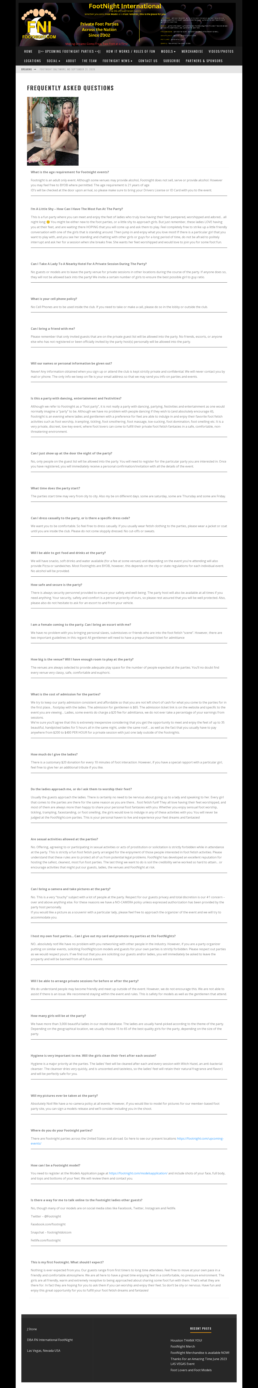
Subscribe (171, 61)
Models (167, 51)
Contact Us (148, 61)
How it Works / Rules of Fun (130, 51)
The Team (89, 61)
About (71, 61)
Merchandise (192, 51)
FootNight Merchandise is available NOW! (200, 1353)
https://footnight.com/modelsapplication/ (138, 1173)
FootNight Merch (183, 1346)
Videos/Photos (221, 51)
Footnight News (116, 61)
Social (52, 61)
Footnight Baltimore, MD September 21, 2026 (67, 69)
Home (28, 51)
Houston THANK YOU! (186, 1340)
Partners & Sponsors (204, 61)
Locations (32, 61)
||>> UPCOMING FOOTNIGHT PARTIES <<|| (69, 51)
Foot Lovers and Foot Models (191, 1370)
